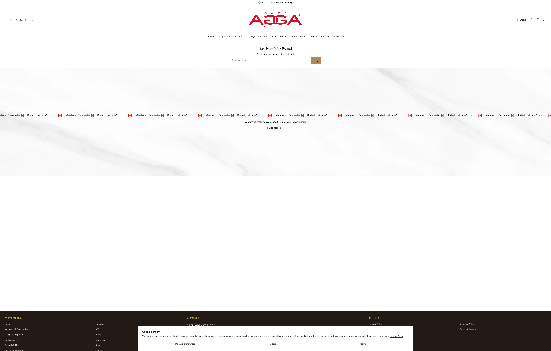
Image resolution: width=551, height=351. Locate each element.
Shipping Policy (467, 324)
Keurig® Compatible (14, 334)
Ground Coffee (12, 345)
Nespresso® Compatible (16, 329)
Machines (99, 324)
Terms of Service (468, 329)
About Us (100, 334)
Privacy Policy (396, 336)
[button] (230, 37)
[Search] (316, 60)
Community (101, 340)
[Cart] (544, 19)
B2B (97, 329)
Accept (274, 344)
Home (7, 324)
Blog (97, 345)
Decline (362, 344)
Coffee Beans (11, 340)
